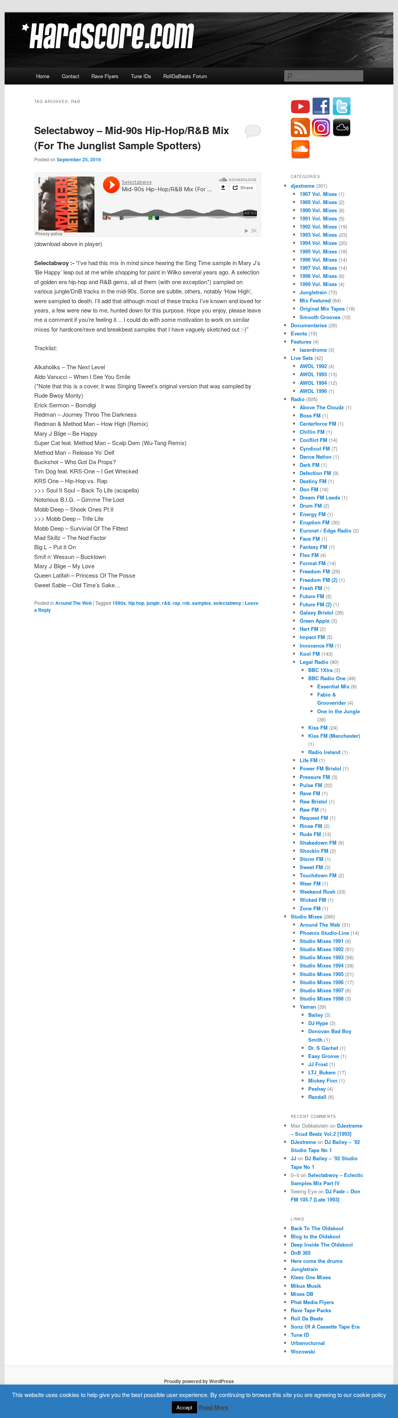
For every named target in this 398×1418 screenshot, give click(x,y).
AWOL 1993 (313, 374)
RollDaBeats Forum (185, 76)
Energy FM (313, 514)
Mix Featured (315, 300)
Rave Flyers (105, 76)
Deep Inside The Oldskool (322, 1244)
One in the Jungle (338, 711)
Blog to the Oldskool (315, 1236)
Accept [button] (184, 1407)
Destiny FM (313, 481)
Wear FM (310, 883)
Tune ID (300, 1334)
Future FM (312, 596)
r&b (166, 602)
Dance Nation (316, 456)
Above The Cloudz (322, 407)
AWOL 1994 (313, 382)
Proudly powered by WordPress (199, 1381)
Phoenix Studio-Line (324, 932)
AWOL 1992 (313, 366)
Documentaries (309, 325)
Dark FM (309, 464)
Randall (317, 1096)
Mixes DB (302, 1294)
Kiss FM (318, 727)
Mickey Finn (322, 1080)
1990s (119, 602)
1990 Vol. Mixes (318, 210)
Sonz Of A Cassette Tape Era (325, 1326)
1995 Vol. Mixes (318, 251)
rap (176, 602)
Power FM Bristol (320, 768)
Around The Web (73, 602)
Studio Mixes (306, 916)
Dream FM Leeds (320, 497)
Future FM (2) (316, 604)
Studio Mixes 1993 (322, 957)
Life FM (309, 760)
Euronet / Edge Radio (325, 530)
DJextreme (303, 1142)
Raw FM (309, 809)
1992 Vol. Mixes (318, 226)
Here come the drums (316, 1260)
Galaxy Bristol (316, 612)
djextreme (302, 185)
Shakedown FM (318, 842)
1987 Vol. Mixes (318, 193)
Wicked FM (313, 899)
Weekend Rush (317, 891)
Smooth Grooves (320, 317)
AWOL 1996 (313, 391)
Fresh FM (311, 588)
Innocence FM (316, 645)
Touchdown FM (318, 875)
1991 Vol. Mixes (318, 218)
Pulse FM (311, 785)
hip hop (136, 602)
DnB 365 (301, 1252)
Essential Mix (333, 686)
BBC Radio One (327, 678)
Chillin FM (312, 431)
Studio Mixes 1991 (322, 941)
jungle (153, 602)
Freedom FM (315, 571)
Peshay (317, 1088)
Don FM (309, 489)
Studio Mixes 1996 (322, 982)
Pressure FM (315, 777)
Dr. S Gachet (323, 1047)
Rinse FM (311, 825)
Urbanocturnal (308, 1342)
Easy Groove (323, 1056)
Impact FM (312, 637)
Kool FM (310, 653)
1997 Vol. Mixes (318, 267)
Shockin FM (314, 850)
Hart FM (309, 628)
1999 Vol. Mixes (318, 284)
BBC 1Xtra (320, 670)
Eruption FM (315, 522)
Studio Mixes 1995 (322, 974)
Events (299, 333)
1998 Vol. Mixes (318, 275)
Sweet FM (311, 867)
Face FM (310, 538)
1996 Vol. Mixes (318, 259)
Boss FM (310, 415)
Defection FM (315, 473)
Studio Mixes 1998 (322, 998)
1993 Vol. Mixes (318, 234)
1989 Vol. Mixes (318, 202)
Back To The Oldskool (317, 1228)
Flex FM (309, 555)
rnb (186, 602)
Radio (298, 399)
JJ (293, 1158)
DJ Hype (318, 1023)
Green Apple (315, 620)
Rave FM (310, 793)
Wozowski (303, 1351)
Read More (213, 1407)
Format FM (313, 563)
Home (42, 76)
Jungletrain (313, 292)
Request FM (314, 817)
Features (301, 341)
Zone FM (310, 908)
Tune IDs (141, 76)
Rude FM (310, 834)
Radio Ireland (324, 752)
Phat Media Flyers (312, 1302)
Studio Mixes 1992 (322, 949)
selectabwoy (227, 602)
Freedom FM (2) (318, 579)
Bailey (315, 1014)
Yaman (308, 1006)
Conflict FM (313, 440)
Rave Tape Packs (311, 1310)
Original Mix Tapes (322, 308)
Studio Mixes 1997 (322, 990)
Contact (70, 76)
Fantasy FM (313, 546)
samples (201, 602)
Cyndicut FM (315, 448)
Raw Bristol (313, 801)
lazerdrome (313, 349)
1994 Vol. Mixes (318, 242)
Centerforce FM (318, 423)
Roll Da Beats (307, 1318)
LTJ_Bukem (322, 1072)
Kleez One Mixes (311, 1277)
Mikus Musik (306, 1285)
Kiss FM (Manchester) (334, 735)
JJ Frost (318, 1064)
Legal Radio (314, 661)
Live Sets (302, 357)
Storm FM (311, 859)
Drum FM (311, 505)
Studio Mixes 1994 (322, 965)
